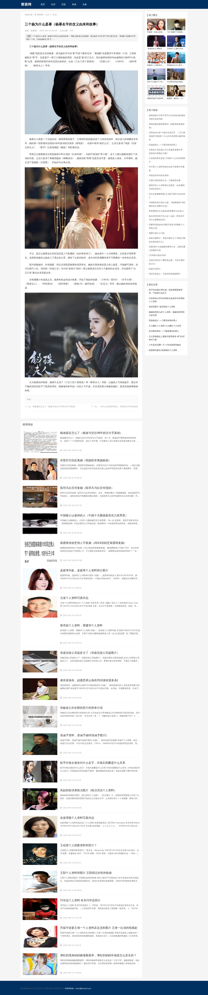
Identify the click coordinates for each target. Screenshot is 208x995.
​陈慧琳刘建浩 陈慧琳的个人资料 (163, 350)
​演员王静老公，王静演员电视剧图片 (165, 273)
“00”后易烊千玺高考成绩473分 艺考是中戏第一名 (175, 32)
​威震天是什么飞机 (157, 233)
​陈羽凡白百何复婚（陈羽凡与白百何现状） (87, 488)
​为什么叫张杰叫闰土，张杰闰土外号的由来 (119, 406)
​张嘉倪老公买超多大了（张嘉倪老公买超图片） (90, 652)
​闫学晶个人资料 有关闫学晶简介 (80, 900)
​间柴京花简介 (155, 269)
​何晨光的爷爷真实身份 (159, 175)
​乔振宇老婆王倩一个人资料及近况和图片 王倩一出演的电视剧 (98, 927)
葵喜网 (40, 14)
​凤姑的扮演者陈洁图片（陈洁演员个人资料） (88, 790)
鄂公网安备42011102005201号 (33, 988)
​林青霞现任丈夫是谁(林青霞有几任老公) (166, 211)
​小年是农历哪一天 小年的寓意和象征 (165, 345)
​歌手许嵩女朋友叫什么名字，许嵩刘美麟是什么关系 (92, 762)
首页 (43, 4)
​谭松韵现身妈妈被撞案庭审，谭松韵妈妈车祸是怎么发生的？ (98, 955)
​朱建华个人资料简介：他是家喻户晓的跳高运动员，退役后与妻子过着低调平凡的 (155, 65)
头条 (84, 4)
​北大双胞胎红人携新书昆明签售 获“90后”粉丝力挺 (167, 338)
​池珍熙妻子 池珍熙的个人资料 (162, 306)
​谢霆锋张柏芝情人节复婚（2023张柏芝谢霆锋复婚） (93, 543)
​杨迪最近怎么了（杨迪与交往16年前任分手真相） (55, 406)
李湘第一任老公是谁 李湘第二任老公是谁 (156, 32)
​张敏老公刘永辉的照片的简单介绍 (81, 707)
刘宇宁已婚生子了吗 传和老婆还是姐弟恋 (156, 82)
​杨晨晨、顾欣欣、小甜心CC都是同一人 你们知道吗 (175, 98)
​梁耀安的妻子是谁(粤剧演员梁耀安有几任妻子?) (155, 98)
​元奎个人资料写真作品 (74, 598)
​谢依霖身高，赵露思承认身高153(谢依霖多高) (89, 680)
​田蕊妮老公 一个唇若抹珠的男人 (163, 144)
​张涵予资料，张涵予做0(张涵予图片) (83, 735)
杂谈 (74, 4)
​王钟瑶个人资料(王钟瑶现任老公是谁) (175, 48)
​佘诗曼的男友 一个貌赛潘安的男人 (164, 331)
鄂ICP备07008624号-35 (55, 988)
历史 (64, 4)
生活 (53, 4)
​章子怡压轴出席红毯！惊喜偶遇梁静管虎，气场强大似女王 (166, 291)
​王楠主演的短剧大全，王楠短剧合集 (165, 180)
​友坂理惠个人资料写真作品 (77, 817)
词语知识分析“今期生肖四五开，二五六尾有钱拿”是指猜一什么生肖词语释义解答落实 (167, 136)
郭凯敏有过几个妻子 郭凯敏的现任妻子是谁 (175, 65)
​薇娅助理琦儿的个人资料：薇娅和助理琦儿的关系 (167, 313)
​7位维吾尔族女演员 (157, 255)
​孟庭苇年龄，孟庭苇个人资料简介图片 (84, 570)
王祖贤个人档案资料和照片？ (78, 845)
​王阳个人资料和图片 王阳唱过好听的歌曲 (86, 872)
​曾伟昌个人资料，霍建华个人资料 (81, 625)
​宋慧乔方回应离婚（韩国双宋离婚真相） (85, 460)
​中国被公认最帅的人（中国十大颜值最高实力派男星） (94, 515)
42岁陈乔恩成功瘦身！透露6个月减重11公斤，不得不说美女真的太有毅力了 (175, 82)
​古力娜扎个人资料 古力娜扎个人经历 (165, 326)
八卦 (47, 14)
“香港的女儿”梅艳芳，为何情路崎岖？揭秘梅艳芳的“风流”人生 (155, 48)
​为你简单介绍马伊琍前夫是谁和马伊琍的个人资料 (167, 300)
